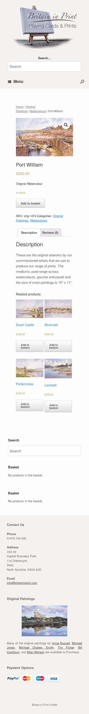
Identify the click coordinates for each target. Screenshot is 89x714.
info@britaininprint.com (22, 583)
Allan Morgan (35, 652)
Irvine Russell (61, 643)
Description (29, 232)
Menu (18, 81)
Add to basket (30, 203)
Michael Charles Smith (36, 647)
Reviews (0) (50, 232)
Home (20, 107)
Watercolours (38, 111)
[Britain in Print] (44, 26)
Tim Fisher (66, 647)
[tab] (29, 232)
